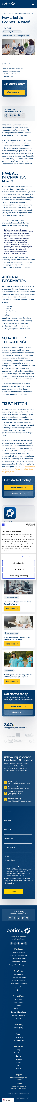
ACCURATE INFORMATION (11, 71)
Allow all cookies (18, 563)
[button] (32, 4)
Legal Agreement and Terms (23, 1098)
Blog (9, 13)
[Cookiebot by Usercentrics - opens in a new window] (26, 524)
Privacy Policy (10, 1098)
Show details (26, 557)
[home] (8, 4)
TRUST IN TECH (8, 76)
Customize (17, 569)
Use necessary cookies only (18, 576)
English (8, 1100)
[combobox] (8, 1100)
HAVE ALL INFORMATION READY (13, 69)
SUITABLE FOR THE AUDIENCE (12, 74)
